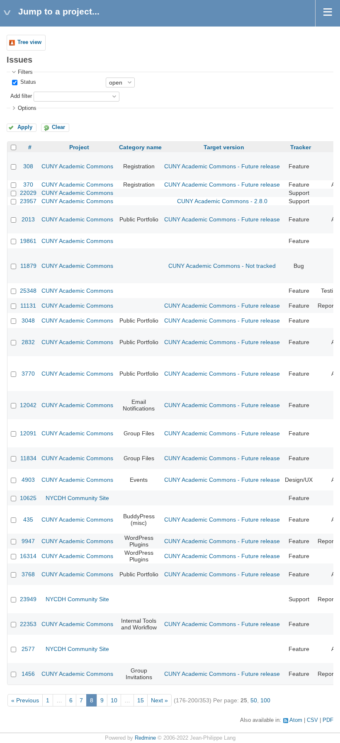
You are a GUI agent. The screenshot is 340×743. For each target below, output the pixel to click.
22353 (28, 624)
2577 (28, 649)
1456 (28, 673)
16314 (28, 556)
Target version (224, 147)
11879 (28, 265)
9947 (28, 541)
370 (28, 184)
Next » (159, 700)
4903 (28, 479)
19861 (28, 241)
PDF (328, 720)
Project (79, 147)
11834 (28, 458)
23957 (28, 201)
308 (28, 166)
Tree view (29, 42)
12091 (28, 433)
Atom (295, 720)
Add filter (21, 96)
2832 (28, 342)
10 (114, 700)
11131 (28, 305)
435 (28, 519)
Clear (58, 127)
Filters (25, 72)
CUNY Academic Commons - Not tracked (222, 265)
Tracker (300, 147)
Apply (24, 127)
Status (27, 82)
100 (265, 700)
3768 (28, 574)
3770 (28, 373)
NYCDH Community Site (77, 498)
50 (253, 700)
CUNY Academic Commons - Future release (222, 166)
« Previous (25, 700)
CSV (312, 720)
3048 (28, 320)
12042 (28, 405)
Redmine (145, 738)
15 (140, 700)
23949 (28, 599)
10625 (28, 498)
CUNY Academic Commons (77, 166)
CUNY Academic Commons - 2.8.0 (222, 201)
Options (27, 108)
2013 (28, 219)
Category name (140, 147)
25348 (28, 290)
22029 (28, 192)
